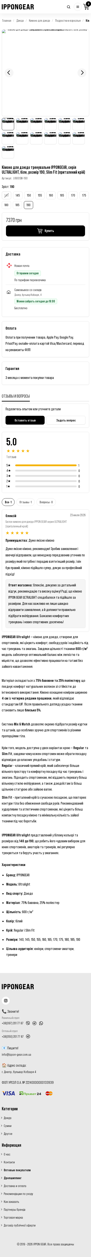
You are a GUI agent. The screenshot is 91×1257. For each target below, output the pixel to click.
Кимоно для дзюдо (39, 20)
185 (17, 205)
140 (6, 195)
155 (40, 195)
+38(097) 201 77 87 (12, 1023)
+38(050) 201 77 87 (13, 1036)
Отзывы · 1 (25, 502)
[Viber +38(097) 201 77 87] (27, 1023)
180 (6, 205)
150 (29, 195)
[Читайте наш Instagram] (6, 1001)
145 (18, 195)
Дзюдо (20, 20)
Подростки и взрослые (68, 20)
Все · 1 (8, 502)
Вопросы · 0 (46, 502)
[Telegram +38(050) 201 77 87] (28, 1036)
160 (51, 195)
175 (84, 195)
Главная (6, 20)
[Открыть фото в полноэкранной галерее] (45, 73)
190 (28, 205)
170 (73, 195)
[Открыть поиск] (68, 7)
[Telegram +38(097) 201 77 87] (34, 1023)
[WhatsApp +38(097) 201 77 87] (41, 1023)
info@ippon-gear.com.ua (16, 1054)
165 (62, 195)
